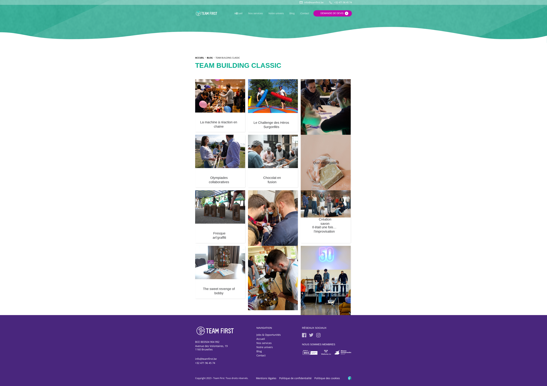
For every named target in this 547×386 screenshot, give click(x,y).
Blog (292, 13)
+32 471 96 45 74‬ (343, 2)
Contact (304, 13)
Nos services (255, 13)
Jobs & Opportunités (268, 334)
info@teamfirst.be (313, 2)
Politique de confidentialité (295, 378)
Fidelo (350, 378)
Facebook (304, 335)
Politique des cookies (327, 378)
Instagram (318, 335)
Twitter (311, 335)
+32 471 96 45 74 (205, 363)
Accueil (260, 339)
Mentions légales (266, 378)
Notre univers (276, 13)
